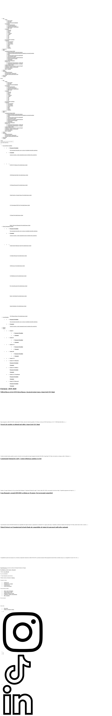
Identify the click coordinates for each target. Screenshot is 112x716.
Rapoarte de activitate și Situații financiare (15, 57)
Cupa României (10, 41)
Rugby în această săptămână (12, 22)
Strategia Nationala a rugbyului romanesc (15, 52)
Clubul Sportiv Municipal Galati (16, 245)
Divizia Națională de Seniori (8, 226)
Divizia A (9, 48)
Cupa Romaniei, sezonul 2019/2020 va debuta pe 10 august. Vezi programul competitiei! (26, 493)
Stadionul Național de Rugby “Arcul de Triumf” (14, 65)
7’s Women (9, 33)
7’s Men (8, 34)
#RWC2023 (9, 28)
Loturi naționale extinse (11, 56)
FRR (4, 50)
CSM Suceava (12, 265)
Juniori (4, 328)
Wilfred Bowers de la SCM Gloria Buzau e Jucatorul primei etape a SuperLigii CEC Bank (27, 392)
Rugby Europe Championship (12, 26)
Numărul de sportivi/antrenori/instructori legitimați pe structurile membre (20, 53)
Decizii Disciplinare (8, 68)
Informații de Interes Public (10, 51)
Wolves (8, 32)
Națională (7, 29)
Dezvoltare (9, 21)
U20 (8, 35)
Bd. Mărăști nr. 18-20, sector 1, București (8, 569)
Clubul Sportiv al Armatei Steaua (16, 195)
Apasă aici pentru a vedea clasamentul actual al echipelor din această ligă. (23, 154)
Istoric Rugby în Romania (10, 60)
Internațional (7, 23)
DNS (8, 45)
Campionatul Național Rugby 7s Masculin (15, 62)
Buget (8, 54)
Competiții (7, 40)
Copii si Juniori (10, 43)
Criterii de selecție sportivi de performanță (15, 55)
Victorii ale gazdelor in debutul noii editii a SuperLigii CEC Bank (20, 424)
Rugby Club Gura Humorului (15, 225)
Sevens (8, 44)
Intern (6, 19)
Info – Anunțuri (8, 69)
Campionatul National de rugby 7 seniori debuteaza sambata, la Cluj (20, 458)
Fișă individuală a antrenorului (10, 73)
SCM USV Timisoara (14, 164)
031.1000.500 (6, 571)
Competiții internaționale (12, 25)
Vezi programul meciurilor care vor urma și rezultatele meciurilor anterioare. (24, 150)
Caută (1, 141)
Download (5, 75)
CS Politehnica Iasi (13, 275)
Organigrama (9, 59)
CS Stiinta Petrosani (13, 255)
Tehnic (4, 70)
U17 (8, 38)
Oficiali (8, 46)
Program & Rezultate (14, 147)
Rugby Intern (9, 20)
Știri (3, 18)
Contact (4, 76)
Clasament (12, 152)
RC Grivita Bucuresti (14, 285)
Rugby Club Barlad (13, 296)
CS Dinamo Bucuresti (14, 185)
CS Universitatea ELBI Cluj (15, 205)
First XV (9, 31)
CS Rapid (12, 215)
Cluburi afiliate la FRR (9, 64)
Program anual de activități (12, 58)
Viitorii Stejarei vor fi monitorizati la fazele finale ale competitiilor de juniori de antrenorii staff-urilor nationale (34, 527)
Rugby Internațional (11, 24)
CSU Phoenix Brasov (14, 316)
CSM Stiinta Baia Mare (14, 175)
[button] (56, 78)
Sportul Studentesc (13, 306)
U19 (8, 36)
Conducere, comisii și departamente (11, 66)
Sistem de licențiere (8, 72)
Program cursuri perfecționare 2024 (11, 74)
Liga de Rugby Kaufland (9, 39)
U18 (8, 37)
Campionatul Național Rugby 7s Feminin (15, 63)
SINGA (13, 577)
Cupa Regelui (10, 42)
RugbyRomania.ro (3, 567)
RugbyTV (5, 49)
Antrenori (4, 71)
